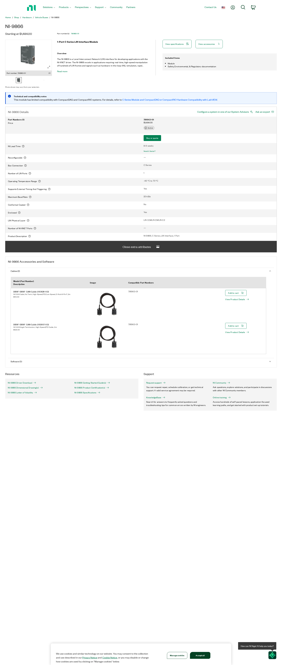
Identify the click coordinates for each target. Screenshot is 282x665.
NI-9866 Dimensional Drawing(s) (23, 387)
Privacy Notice (89, 657)
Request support (154, 382)
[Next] (44, 80)
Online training (220, 397)
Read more (62, 71)
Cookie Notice (109, 657)
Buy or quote (152, 138)
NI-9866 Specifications (85, 392)
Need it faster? (150, 151)
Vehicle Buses (41, 17)
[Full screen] (49, 67)
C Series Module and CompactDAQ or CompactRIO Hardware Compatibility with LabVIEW (169, 99)
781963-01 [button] (75, 33)
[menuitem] (49, 8)
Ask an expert (262, 111)
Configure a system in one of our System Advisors (223, 111)
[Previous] (13, 80)
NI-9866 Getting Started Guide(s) (90, 382)
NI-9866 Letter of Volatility (20, 392)
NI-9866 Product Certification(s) (89, 387)
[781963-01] (19, 80)
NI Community (219, 382)
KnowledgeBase (153, 397)
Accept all (200, 655)
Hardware (27, 17)
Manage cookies (177, 655)
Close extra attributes (137, 247)
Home (8, 17)
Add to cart (233, 292)
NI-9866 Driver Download (20, 382)
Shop (16, 17)
